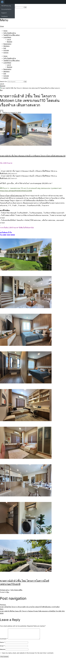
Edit (4, 48)
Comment (3, 639)
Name (2, 642)
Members (6, 46)
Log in (2, 84)
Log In (9, 39)
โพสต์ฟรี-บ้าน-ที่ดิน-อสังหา (11, 35)
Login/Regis (7, 37)
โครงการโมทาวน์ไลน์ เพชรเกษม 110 (12, 196)
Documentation (6, 9)
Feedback (4, 16)
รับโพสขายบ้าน (4, 590)
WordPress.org (6, 5)
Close (2, 26)
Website (2, 649)
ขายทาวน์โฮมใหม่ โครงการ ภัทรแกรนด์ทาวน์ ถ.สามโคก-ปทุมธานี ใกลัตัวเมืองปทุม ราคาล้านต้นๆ (30, 606)
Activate (6, 50)
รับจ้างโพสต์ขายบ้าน (9, 33)
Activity (5, 52)
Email (2, 646)
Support (4, 13)
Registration (7, 44)
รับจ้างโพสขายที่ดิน (16, 590)
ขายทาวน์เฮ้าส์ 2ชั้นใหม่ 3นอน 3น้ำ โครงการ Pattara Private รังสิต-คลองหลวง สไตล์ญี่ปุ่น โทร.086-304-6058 (32, 611)
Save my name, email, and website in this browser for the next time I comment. (28, 653)
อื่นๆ (1, 90)
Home (5, 31)
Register (9, 41)
